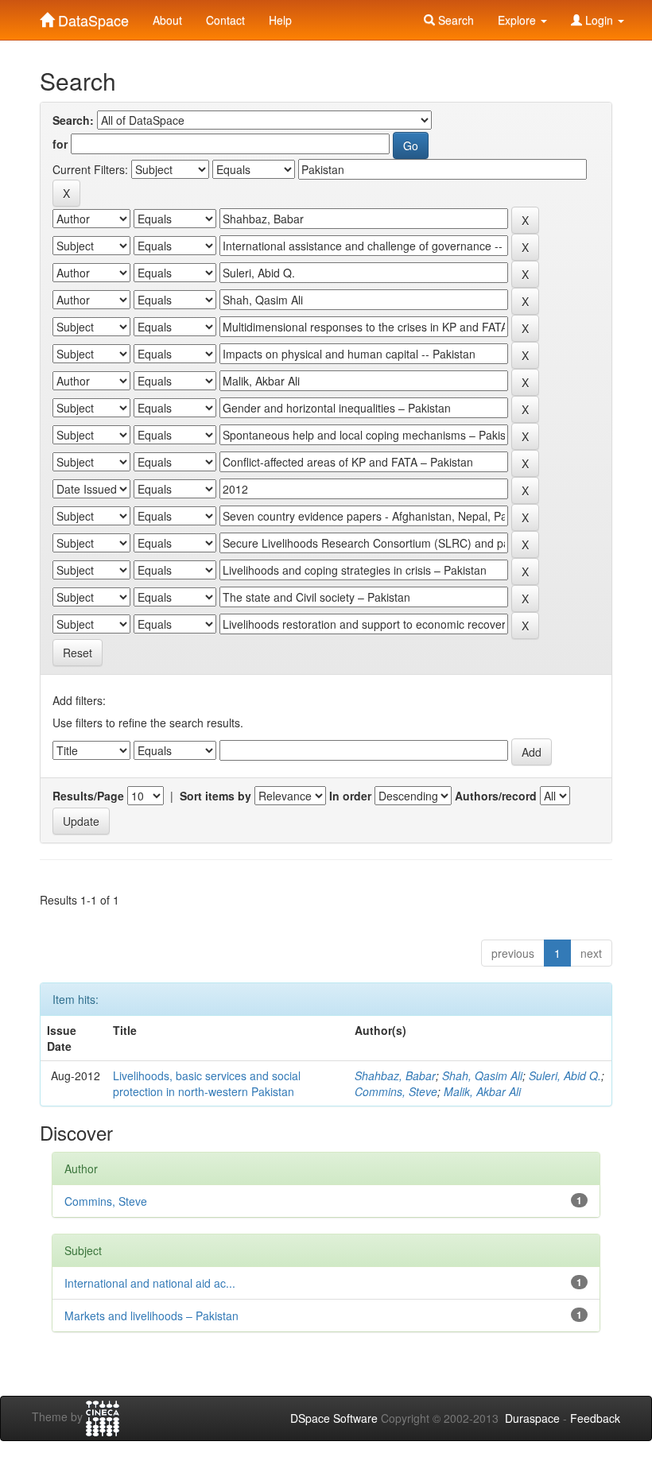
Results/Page (88, 796)
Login (599, 20)
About (167, 20)
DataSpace (91, 17)
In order (350, 796)
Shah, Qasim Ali (482, 1075)
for (60, 144)
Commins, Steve (396, 1091)
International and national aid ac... (149, 1283)
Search (454, 20)
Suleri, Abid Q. (565, 1075)
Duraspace (532, 1418)
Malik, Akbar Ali (482, 1091)
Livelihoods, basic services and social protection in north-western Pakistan (207, 1083)
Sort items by (215, 796)
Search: (73, 120)
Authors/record (496, 796)
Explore (518, 20)
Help (280, 20)
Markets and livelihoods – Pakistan (151, 1315)
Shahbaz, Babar (395, 1075)
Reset (77, 653)
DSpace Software (334, 1418)
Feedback (595, 1418)
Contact (225, 20)
